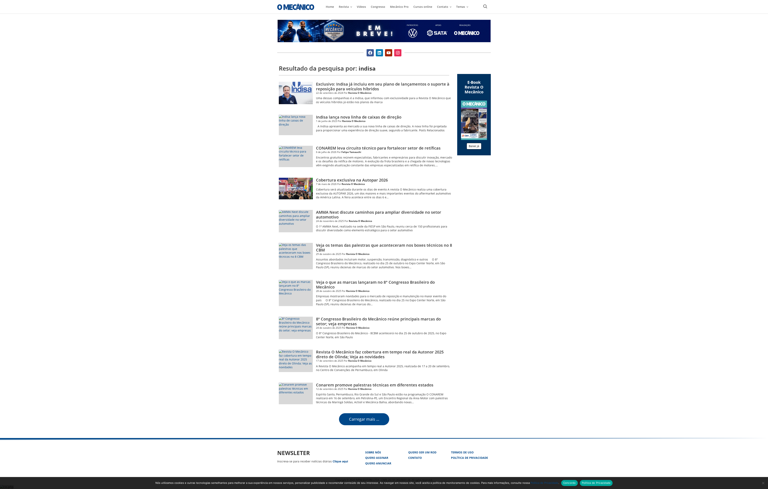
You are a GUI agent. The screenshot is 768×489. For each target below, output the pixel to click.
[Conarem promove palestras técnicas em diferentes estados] (296, 393)
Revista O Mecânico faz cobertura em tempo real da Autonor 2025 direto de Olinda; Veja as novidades (380, 354)
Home (330, 7)
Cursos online (422, 7)
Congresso (378, 7)
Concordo (569, 482)
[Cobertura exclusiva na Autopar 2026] (296, 188)
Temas (460, 7)
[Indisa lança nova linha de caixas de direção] (296, 125)
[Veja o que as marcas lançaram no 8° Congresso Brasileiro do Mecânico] (296, 293)
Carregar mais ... (364, 419)
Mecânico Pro (399, 7)
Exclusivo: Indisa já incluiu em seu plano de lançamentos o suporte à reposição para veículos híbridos (382, 86)
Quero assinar (376, 458)
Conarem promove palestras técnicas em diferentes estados (374, 385)
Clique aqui (340, 461)
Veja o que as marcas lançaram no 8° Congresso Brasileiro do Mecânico (375, 284)
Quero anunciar (378, 463)
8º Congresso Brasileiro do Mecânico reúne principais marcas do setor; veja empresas (378, 321)
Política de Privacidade (469, 458)
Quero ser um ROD (422, 452)
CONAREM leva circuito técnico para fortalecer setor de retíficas (378, 148)
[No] (763, 483)
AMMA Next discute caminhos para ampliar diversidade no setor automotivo (378, 215)
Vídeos (361, 7)
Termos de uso (462, 452)
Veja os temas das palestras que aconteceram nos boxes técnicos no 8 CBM (384, 248)
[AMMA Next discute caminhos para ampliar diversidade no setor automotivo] (296, 221)
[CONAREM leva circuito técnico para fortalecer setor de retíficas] (296, 156)
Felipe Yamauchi (351, 152)
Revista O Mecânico (295, 7)
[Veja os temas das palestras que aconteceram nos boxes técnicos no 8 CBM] (296, 256)
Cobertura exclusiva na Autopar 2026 (352, 180)
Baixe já (474, 146)
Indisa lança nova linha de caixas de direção (358, 117)
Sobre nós (373, 452)
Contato (415, 458)
